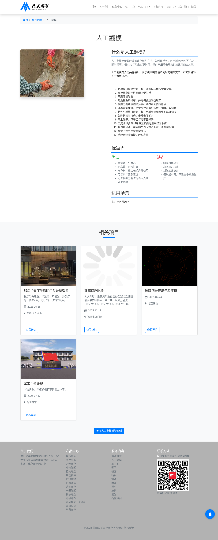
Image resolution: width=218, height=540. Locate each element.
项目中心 (171, 6)
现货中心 (117, 6)
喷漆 (114, 483)
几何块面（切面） (76, 502)
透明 (114, 467)
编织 (114, 490)
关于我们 (104, 6)
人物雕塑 (71, 463)
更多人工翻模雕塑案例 (109, 430)
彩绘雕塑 (71, 498)
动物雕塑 (71, 467)
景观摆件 (71, 475)
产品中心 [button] (143, 6)
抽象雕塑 (71, 494)
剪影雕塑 (71, 509)
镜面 (114, 471)
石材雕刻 (116, 498)
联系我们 (183, 6)
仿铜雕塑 (71, 479)
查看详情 (31, 329)
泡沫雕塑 (116, 456)
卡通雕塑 (71, 490)
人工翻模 (116, 460)
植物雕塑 (71, 471)
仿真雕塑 (71, 483)
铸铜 (114, 475)
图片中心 (130, 6)
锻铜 (114, 479)
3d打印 (115, 463)
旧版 (193, 6)
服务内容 (158, 6)
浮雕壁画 (71, 506)
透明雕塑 (71, 486)
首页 (95, 6)
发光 (114, 494)
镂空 (114, 486)
